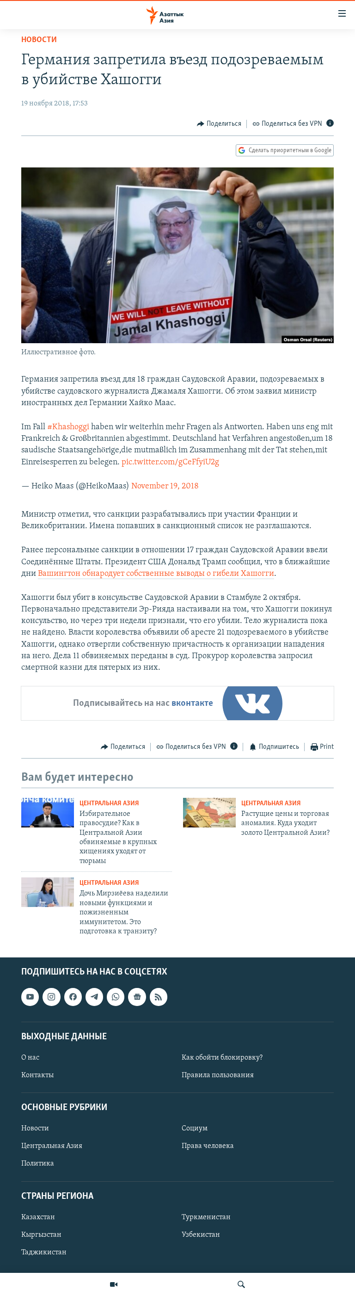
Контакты (37, 1075)
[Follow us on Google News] (137, 997)
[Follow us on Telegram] (94, 997)
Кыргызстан (41, 1235)
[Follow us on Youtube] (30, 997)
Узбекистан (201, 1235)
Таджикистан (44, 1252)
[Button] (219, 124)
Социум (195, 1129)
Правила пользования (218, 1075)
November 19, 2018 (165, 486)
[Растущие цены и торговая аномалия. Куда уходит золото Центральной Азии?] (209, 812)
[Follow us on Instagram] (51, 997)
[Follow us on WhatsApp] (115, 997)
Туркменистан (206, 1217)
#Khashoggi (68, 427)
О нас (30, 1057)
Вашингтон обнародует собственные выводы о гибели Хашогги (156, 574)
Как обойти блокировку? (222, 1057)
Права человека (208, 1146)
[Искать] (241, 1284)
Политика (37, 1164)
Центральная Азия (109, 803)
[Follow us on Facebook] (73, 997)
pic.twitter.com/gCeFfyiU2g (170, 462)
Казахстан (38, 1217)
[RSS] (158, 997)
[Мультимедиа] (114, 1284)
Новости (39, 40)
